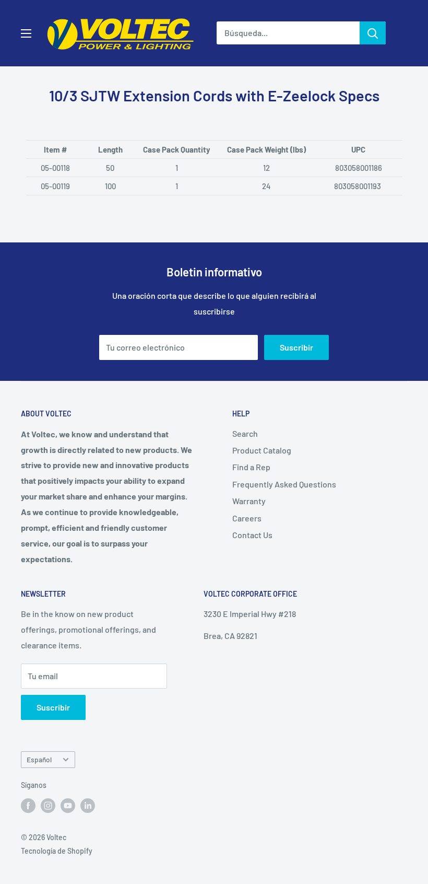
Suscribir (296, 347)
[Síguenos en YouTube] (68, 805)
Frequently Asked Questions (284, 484)
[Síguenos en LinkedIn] (87, 805)
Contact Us (252, 535)
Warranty (249, 501)
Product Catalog (261, 450)
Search (245, 433)
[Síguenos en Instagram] (48, 805)
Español (39, 759)
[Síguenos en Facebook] (28, 805)
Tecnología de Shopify (56, 850)
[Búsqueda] (373, 32)
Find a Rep (251, 467)
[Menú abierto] (26, 33)
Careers (246, 518)
